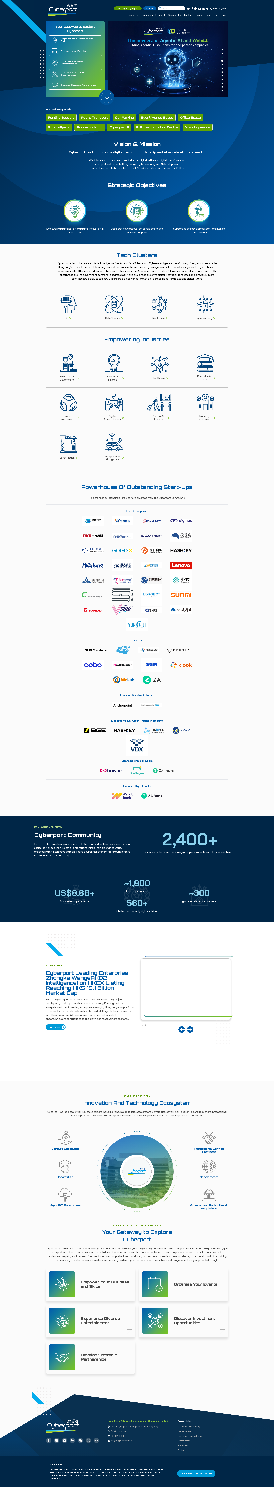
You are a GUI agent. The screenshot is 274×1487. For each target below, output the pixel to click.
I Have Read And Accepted (196, 1473)
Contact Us (183, 1450)
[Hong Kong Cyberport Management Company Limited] (48, 13)
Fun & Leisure (221, 14)
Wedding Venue (197, 127)
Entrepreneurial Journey (189, 1426)
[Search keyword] (159, 8)
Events (149, 8)
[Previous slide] (181, 1029)
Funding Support (61, 117)
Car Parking (124, 117)
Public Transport (94, 117)
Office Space (190, 117)
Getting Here (183, 1445)
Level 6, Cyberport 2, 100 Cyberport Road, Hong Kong (134, 1426)
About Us (134, 14)
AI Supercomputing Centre (157, 127)
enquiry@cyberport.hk (121, 1440)
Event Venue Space (157, 117)
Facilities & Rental (193, 14)
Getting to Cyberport (128, 8)
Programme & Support (153, 14)
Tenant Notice (184, 1440)
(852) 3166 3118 (118, 1436)
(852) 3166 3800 (118, 1431)
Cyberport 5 (174, 14)
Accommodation (89, 127)
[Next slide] (190, 1029)
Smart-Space (59, 127)
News (208, 14)
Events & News (184, 1431)
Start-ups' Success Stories (190, 1436)
